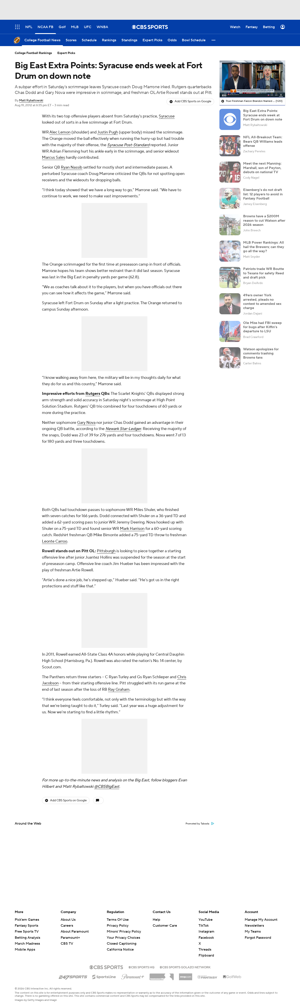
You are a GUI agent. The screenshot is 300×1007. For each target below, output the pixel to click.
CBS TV (67, 943)
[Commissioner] (162, 975)
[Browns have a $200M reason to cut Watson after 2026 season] (229, 224)
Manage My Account (261, 919)
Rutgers (92, 393)
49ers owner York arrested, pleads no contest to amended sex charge (262, 301)
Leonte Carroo (54, 541)
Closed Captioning (121, 939)
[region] (252, 79)
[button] (213, 40)
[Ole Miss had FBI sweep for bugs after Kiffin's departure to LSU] (229, 331)
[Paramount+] (132, 976)
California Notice (120, 945)
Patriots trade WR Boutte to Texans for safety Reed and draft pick (263, 273)
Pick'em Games (27, 919)
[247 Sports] (73, 976)
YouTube (206, 919)
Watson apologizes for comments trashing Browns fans (261, 353)
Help (156, 919)
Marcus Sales (53, 157)
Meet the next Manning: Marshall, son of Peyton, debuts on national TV (262, 167)
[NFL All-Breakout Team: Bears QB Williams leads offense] (229, 145)
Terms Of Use (118, 919)
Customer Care (165, 925)
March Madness (27, 943)
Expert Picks (66, 53)
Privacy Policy (117, 925)
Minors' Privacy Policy (124, 931)
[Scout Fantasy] (207, 977)
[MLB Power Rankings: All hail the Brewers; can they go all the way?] (229, 251)
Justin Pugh (107, 132)
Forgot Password (258, 937)
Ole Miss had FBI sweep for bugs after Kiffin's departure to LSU (262, 327)
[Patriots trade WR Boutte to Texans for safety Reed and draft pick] (229, 277)
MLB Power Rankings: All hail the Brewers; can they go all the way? (263, 246)
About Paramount (75, 931)
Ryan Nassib (71, 167)
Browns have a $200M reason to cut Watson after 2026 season (264, 220)
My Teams (253, 931)
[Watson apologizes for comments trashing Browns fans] (229, 357)
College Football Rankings (33, 53)
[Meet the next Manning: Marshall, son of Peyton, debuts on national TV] (229, 172)
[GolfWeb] (232, 977)
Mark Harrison (132, 528)
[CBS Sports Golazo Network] (185, 967)
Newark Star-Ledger (123, 428)
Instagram (206, 931)
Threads (205, 949)
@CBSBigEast (106, 786)
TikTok (204, 925)
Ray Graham (119, 689)
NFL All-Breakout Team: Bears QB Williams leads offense (262, 141)
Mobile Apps (25, 949)
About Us (68, 919)
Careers (67, 925)
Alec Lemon (59, 132)
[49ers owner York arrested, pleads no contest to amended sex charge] (229, 303)
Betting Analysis (27, 937)
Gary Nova (86, 422)
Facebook (206, 937)
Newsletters (254, 925)
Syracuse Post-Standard (128, 144)
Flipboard (206, 955)
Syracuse (167, 116)
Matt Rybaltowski (31, 100)
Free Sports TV (27, 931)
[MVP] (185, 975)
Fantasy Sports (26, 925)
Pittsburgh (106, 551)
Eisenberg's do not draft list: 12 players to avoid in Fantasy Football (263, 194)
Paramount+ (70, 937)
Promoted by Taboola (197, 823)
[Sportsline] (104, 976)
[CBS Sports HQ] (141, 967)
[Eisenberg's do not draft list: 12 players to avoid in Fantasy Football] (229, 198)
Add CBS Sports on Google (193, 101)
